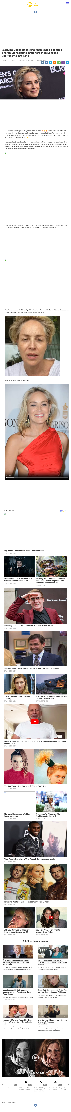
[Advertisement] (35, 30)
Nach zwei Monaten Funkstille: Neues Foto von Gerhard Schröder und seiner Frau (18, 1022)
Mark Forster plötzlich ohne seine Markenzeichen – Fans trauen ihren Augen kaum (17, 992)
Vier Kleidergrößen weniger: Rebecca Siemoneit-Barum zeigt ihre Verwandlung (52, 1022)
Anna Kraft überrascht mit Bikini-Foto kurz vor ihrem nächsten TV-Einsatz (52, 991)
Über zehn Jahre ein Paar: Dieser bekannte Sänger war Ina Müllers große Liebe (16, 962)
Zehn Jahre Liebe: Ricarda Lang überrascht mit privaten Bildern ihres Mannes (52, 962)
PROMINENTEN (29, 60)
